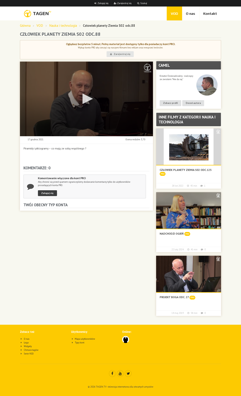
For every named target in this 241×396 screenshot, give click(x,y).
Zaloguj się (103, 3)
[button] (86, 98)
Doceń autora (193, 103)
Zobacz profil (170, 103)
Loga (26, 342)
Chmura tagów (30, 349)
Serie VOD (28, 353)
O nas (190, 13)
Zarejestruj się (124, 3)
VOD (174, 13)
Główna (25, 25)
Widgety (27, 346)
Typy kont (79, 342)
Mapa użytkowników (84, 338)
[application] (86, 99)
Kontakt (210, 13)
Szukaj (143, 3)
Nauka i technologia (63, 25)
